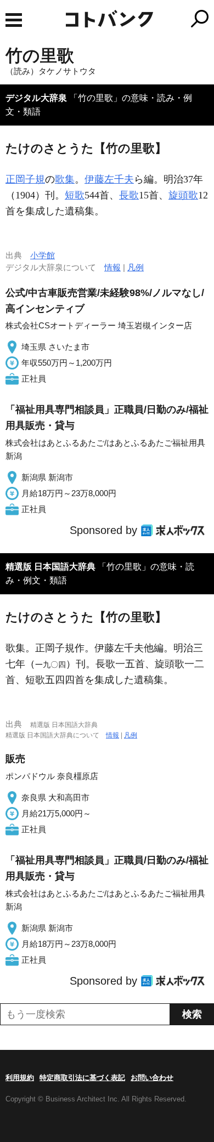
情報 (112, 267)
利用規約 (19, 1077)
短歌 (75, 195)
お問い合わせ (152, 1077)
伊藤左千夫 (109, 179)
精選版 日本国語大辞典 (50, 566)
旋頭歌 (183, 195)
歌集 (65, 179)
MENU (13, 20)
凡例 (135, 267)
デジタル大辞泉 (36, 98)
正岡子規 (25, 179)
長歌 (129, 195)
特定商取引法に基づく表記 (82, 1077)
